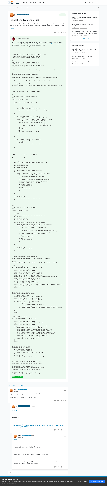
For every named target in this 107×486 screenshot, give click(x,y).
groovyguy (18, 38)
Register (91, 2)
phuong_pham (83, 35)
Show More (14, 28)
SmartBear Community (13, 7)
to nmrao (32, 406)
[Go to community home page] (14, 2)
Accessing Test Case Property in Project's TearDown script (84, 50)
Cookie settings (82, 481)
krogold (81, 63)
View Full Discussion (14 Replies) (17, 385)
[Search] (86, 3)
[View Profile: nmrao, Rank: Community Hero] (11, 390)
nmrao (54, 44)
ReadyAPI (21, 7)
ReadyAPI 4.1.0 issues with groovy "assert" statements (84, 18)
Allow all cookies (97, 481)
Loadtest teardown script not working (83, 56)
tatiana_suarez (83, 28)
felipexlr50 (82, 58)
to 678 (32, 435)
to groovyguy (25, 38)
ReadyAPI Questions (29, 7)
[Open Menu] (98, 7)
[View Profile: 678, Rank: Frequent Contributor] (12, 15)
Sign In (97, 2)
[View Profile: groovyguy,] (13, 39)
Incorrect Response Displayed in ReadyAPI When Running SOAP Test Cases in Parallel (84, 32)
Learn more (14, 483)
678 (15, 14)
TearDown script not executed (81, 62)
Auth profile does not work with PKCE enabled (83, 25)
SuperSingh (83, 52)
